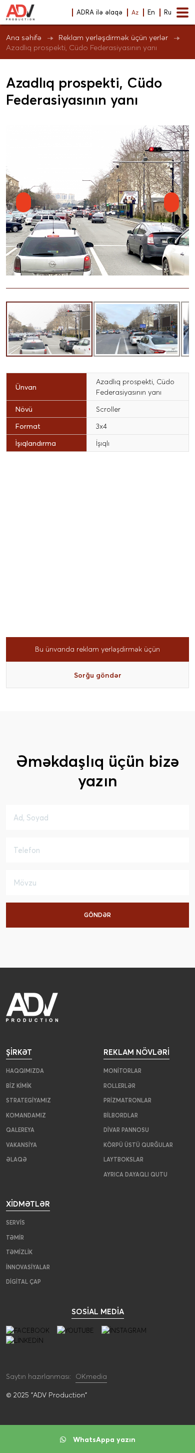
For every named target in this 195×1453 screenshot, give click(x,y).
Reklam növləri (137, 1051)
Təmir (15, 1237)
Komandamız (26, 1115)
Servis (15, 1222)
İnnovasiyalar (28, 1267)
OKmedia (91, 1376)
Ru (168, 12)
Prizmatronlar (128, 1100)
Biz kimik (19, 1085)
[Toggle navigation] (182, 12)
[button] (180, 134)
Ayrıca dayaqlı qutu (136, 1174)
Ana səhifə (24, 37)
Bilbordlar (121, 1115)
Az (135, 12)
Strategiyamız (28, 1100)
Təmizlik (19, 1252)
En (151, 12)
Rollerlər (120, 1085)
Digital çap (23, 1281)
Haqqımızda (25, 1070)
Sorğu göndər (98, 675)
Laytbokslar (124, 1159)
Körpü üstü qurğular (138, 1144)
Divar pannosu (126, 1129)
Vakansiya (21, 1144)
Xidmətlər (28, 1203)
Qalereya (20, 1129)
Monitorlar (123, 1070)
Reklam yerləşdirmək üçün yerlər (113, 37)
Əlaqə (16, 1159)
